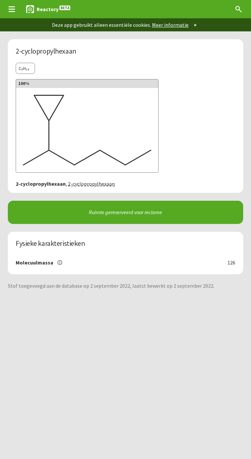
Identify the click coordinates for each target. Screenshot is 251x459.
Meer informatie (170, 25)
